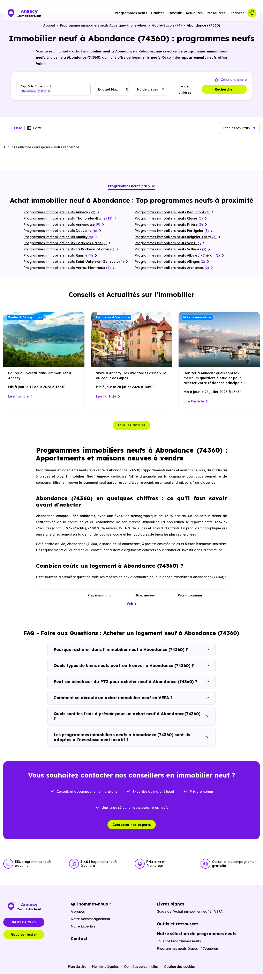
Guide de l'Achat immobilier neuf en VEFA (190, 911)
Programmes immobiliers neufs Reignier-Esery (176, 237)
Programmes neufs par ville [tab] (131, 186)
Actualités (194, 13)
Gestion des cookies (179, 967)
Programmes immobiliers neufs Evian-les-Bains (65, 243)
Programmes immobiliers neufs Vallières (170, 249)
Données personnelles (141, 967)
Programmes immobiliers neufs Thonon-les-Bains (68, 218)
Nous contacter (24, 934)
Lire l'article (18, 396)
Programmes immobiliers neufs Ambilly (58, 237)
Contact (79, 938)
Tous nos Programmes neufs (179, 941)
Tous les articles (131, 425)
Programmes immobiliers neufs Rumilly (58, 255)
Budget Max (108, 89)
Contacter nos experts (131, 825)
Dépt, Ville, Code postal (35, 86)
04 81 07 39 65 (24, 922)
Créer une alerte (234, 80)
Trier (236, 128)
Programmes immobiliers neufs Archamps (172, 268)
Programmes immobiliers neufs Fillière (169, 224)
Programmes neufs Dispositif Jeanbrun (187, 948)
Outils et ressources (177, 923)
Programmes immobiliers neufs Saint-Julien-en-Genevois (74, 261)
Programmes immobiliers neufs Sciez (168, 243)
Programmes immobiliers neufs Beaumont (172, 212)
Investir (175, 13)
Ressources (216, 13)
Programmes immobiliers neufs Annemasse (62, 224)
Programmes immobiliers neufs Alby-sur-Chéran (177, 255)
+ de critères (185, 89)
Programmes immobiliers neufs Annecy (59, 212)
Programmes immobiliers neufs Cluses (169, 218)
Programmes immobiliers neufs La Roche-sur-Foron (69, 249)
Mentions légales (105, 967)
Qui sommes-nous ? (91, 904)
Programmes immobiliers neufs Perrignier (172, 231)
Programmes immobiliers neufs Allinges (170, 261)
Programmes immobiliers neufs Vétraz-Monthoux (67, 268)
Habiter (157, 13)
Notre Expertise (83, 926)
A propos (78, 911)
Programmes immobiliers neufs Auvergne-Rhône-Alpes (103, 25)
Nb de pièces (147, 89)
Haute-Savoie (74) (167, 25)
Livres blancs (170, 904)
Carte (37, 128)
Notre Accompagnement (90, 919)
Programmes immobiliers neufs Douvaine (60, 231)
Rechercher (224, 89)
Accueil (49, 25)
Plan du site (77, 967)
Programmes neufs (131, 13)
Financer (237, 13)
